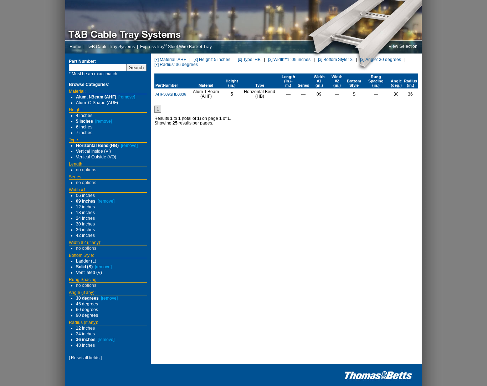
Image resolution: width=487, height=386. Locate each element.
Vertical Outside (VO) (96, 156)
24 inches (85, 218)
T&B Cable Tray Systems (111, 46)
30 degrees (87, 298)
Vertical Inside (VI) (93, 151)
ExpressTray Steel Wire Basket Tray (176, 46)
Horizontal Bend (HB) (97, 145)
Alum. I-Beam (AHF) (96, 97)
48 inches (85, 345)
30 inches (85, 224)
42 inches (85, 235)
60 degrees (87, 309)
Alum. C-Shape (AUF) (97, 102)
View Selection (403, 46)
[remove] (126, 97)
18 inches (85, 212)
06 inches (85, 195)
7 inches (84, 132)
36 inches (85, 229)
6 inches (84, 127)
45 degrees (87, 303)
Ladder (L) (86, 261)
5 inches (84, 121)
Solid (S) (84, 266)
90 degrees (87, 315)
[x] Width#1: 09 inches (289, 59)
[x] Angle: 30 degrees (380, 59)
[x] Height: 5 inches (212, 59)
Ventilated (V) (89, 272)
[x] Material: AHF (170, 59)
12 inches (85, 206)
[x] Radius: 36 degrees (176, 64)
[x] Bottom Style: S (335, 59)
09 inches (86, 201)
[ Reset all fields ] (85, 357)
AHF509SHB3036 (170, 94)
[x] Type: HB (249, 59)
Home (75, 46)
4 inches (84, 115)
